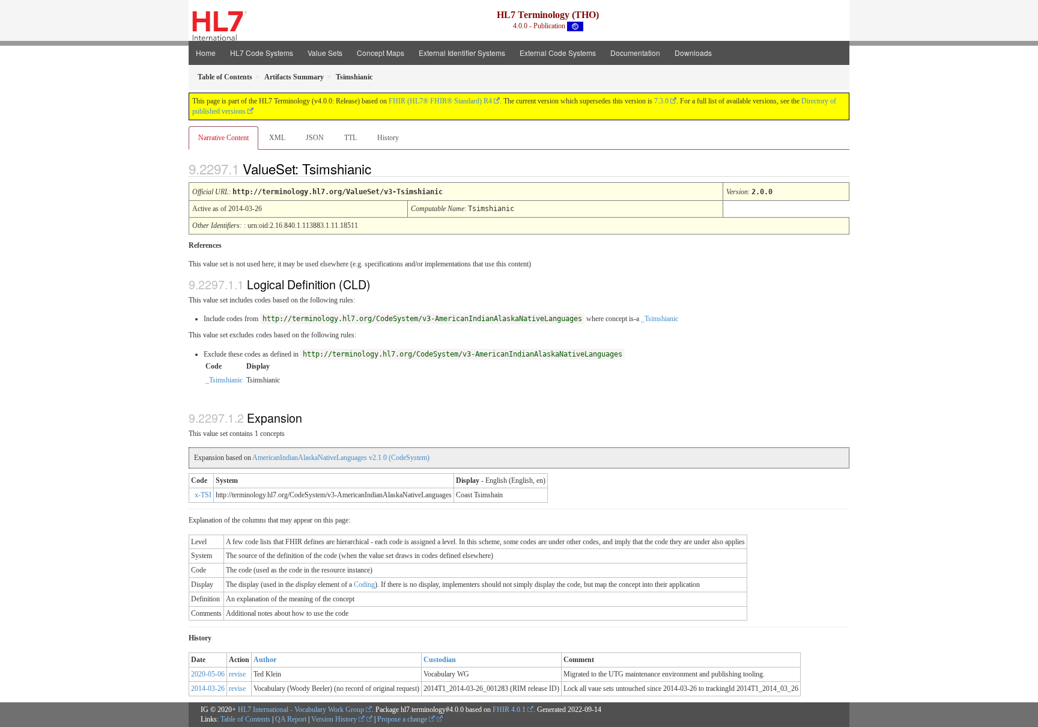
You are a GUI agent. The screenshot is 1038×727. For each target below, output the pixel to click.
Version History (335, 719)
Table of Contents (245, 719)
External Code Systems (558, 53)
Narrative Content (223, 137)
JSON (315, 137)
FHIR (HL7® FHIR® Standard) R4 (440, 101)
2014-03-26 (208, 688)
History (388, 137)
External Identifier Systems (462, 53)
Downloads (693, 53)
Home (206, 53)
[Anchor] (381, 168)
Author (264, 659)
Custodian (439, 659)
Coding (364, 584)
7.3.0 (661, 101)
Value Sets (325, 53)
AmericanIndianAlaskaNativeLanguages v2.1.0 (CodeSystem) (340, 457)
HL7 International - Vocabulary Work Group (301, 709)
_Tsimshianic (659, 318)
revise (237, 674)
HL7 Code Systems (261, 53)
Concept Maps (380, 53)
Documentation (635, 53)
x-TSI (203, 495)
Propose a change (403, 719)
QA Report (290, 719)
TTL (350, 137)
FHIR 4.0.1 (509, 709)
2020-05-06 (208, 674)
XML (277, 137)
